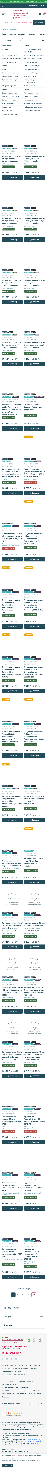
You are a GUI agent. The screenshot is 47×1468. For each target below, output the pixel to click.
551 (29, 1295)
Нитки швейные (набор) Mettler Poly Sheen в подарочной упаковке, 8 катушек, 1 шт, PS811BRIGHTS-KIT (11, 409)
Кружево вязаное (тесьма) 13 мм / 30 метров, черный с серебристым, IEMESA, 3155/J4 (33, 1254)
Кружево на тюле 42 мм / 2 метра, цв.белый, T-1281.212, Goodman (34, 282)
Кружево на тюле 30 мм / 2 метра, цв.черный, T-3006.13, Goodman (12, 220)
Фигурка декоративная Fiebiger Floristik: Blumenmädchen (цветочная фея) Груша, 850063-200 (33, 672)
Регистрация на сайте (33, 1403)
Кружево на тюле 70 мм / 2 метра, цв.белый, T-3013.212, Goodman (12, 158)
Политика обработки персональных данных (20, 1391)
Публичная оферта (10, 1384)
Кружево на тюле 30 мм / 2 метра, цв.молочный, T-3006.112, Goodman (34, 220)
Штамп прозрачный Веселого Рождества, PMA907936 (33, 407)
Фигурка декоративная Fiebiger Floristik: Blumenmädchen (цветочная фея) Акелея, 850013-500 (34, 737)
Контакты (22, 1375)
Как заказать (7, 1372)
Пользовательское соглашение (15, 1387)
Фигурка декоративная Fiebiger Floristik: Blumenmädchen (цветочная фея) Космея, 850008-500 (12, 801)
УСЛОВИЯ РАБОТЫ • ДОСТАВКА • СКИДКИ (19, 1368)
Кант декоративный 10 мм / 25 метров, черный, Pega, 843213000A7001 (12, 863)
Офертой (36, 1460)
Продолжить (8, 1465)
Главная (5, 29)
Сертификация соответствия (14, 1394)
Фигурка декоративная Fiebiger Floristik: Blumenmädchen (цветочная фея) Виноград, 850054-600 (11, 737)
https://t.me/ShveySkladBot (14, 1346)
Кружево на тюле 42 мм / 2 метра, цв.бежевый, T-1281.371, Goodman (12, 282)
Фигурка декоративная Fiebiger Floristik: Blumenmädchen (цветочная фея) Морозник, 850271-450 (33, 605)
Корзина (5, 1397)
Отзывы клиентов (23, 1372)
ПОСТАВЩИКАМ (35, 1394)
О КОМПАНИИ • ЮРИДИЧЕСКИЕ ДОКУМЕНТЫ (21, 1365)
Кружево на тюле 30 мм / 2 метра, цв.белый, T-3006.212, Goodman (34, 158)
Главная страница (9, 1381)
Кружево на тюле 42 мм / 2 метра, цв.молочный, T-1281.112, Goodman (34, 344)
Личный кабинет (9, 1375)
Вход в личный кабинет (12, 1403)
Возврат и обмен (26, 1381)
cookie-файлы (16, 1455)
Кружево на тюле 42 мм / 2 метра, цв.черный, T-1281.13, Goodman (12, 344)
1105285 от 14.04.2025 (33, 1440)
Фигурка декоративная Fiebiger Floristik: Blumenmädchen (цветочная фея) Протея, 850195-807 (11, 672)
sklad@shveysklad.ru (11, 1353)
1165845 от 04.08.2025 (34, 1442)
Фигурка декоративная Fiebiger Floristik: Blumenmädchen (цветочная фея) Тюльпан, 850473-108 (34, 539)
